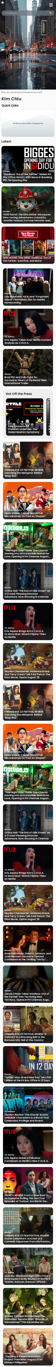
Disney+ (11, 1111)
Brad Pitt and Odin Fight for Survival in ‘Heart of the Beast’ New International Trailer (25, 380)
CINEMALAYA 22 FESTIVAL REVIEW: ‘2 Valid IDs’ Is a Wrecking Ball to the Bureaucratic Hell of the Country (25, 1037)
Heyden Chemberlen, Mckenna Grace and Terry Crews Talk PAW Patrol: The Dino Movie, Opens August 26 (27, 674)
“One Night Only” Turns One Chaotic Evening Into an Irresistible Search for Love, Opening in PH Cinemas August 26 (26, 553)
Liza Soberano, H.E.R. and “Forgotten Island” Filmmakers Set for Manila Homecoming (26, 299)
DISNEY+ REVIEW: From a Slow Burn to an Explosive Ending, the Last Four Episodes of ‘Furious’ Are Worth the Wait (26, 1198)
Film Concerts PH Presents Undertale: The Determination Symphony (23, 429)
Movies (6, 171)
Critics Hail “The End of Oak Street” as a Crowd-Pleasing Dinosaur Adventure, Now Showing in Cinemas (27, 593)
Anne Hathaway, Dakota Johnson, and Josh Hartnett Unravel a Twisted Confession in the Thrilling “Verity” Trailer (27, 956)
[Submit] (51, 13)
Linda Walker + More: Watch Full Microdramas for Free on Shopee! (24, 515)
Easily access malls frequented (28, 123)
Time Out (12, 424)
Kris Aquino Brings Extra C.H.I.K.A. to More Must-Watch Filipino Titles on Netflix (25, 634)
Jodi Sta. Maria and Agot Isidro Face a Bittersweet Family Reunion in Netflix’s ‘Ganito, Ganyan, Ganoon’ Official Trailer (27, 1278)
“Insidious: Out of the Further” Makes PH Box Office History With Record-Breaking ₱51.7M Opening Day (27, 177)
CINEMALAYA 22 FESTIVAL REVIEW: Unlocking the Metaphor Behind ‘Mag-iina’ (24, 473)
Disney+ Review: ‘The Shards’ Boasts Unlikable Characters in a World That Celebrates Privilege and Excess (26, 1117)
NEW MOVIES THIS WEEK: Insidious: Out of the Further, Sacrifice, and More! (27, 259)
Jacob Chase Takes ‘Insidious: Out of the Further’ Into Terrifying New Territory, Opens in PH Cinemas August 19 (27, 996)
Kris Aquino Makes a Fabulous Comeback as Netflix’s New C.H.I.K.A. (26, 1160)
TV (5, 337)
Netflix (11, 337)
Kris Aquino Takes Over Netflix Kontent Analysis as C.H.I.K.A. (27, 341)
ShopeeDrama (15, 510)
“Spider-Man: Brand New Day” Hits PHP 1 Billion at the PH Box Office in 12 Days (27, 1079)
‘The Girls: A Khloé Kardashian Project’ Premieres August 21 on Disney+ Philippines (23, 1359)
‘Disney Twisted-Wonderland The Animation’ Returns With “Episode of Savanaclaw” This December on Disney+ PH (26, 1319)
